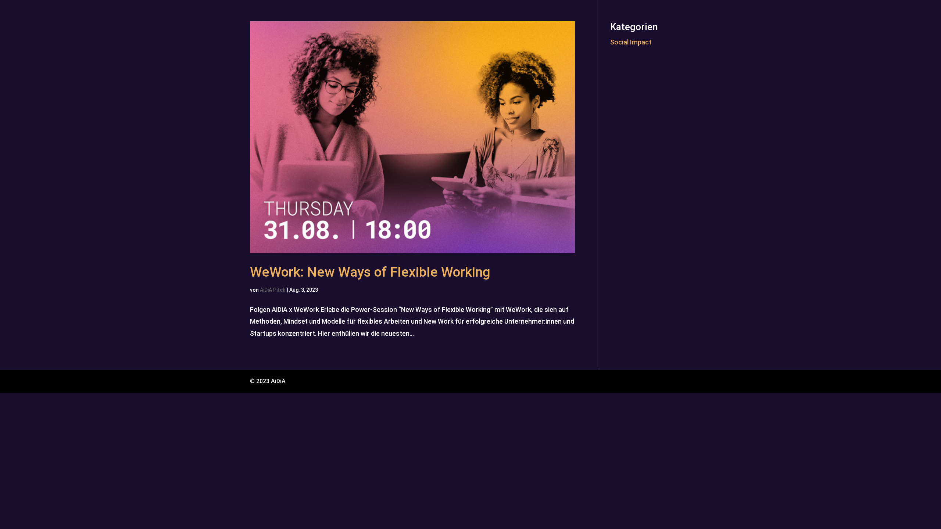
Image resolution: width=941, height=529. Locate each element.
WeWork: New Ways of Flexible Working (370, 272)
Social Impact (630, 42)
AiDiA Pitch (273, 290)
